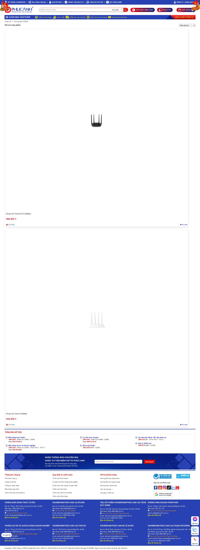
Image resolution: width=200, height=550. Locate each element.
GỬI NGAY (149, 462)
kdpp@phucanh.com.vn (160, 513)
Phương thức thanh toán (108, 485)
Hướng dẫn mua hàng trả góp (110, 482)
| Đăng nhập (189, 2)
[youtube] (160, 489)
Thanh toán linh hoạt (119, 17)
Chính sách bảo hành (60, 489)
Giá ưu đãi (60, 17)
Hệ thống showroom (16, 2)
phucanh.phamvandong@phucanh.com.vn (167, 538)
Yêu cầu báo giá (106, 489)
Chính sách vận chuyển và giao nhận (65, 485)
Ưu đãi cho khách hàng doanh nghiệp (65, 482)
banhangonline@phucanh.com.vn (20, 515)
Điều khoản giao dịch (12, 489)
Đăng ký (180, 2)
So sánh (184, 224)
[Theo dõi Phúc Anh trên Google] (163, 497)
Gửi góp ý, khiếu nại (107, 493)
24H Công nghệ (115, 2)
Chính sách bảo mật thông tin (15, 493)
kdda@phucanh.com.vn (17, 538)
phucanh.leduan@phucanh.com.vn (116, 536)
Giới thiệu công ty (11, 478)
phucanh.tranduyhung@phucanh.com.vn (118, 516)
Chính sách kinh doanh (60, 478)
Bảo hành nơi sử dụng (99, 17)
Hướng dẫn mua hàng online (109, 478)
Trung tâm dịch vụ (75, 2)
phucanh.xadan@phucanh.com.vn (68, 513)
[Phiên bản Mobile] (177, 489)
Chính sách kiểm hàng (60, 496)
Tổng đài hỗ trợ (96, 2)
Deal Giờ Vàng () (184, 17)
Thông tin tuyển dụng (12, 485)
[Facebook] (156, 489)
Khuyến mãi (57, 2)
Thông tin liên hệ (10, 482)
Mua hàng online (39, 2)
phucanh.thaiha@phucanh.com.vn (68, 536)
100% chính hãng (45, 17)
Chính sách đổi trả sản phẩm (62, 493)
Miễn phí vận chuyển (77, 17)
